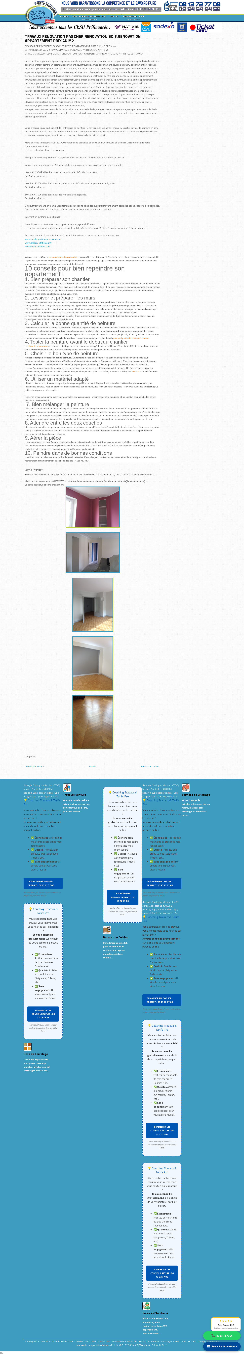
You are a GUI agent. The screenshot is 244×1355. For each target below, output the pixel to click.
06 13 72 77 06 (222, 1335)
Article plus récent (35, 766)
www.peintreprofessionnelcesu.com (43, 239)
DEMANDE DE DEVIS (133, 17)
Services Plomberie (155, 1313)
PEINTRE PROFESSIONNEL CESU (89, 17)
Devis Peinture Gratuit (222, 1346)
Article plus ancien (150, 766)
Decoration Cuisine (115, 937)
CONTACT (115, 16)
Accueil (92, 766)
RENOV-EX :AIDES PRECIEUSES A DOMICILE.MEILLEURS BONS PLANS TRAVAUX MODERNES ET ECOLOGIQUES (96, 1341)
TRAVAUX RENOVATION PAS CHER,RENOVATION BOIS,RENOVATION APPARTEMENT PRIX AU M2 (83, 38)
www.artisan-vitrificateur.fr (38, 242)
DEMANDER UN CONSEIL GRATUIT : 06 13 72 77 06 (41, 883)
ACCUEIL (64, 16)
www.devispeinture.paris (38, 246)
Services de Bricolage (196, 794)
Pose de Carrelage (36, 1054)
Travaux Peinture (74, 794)
